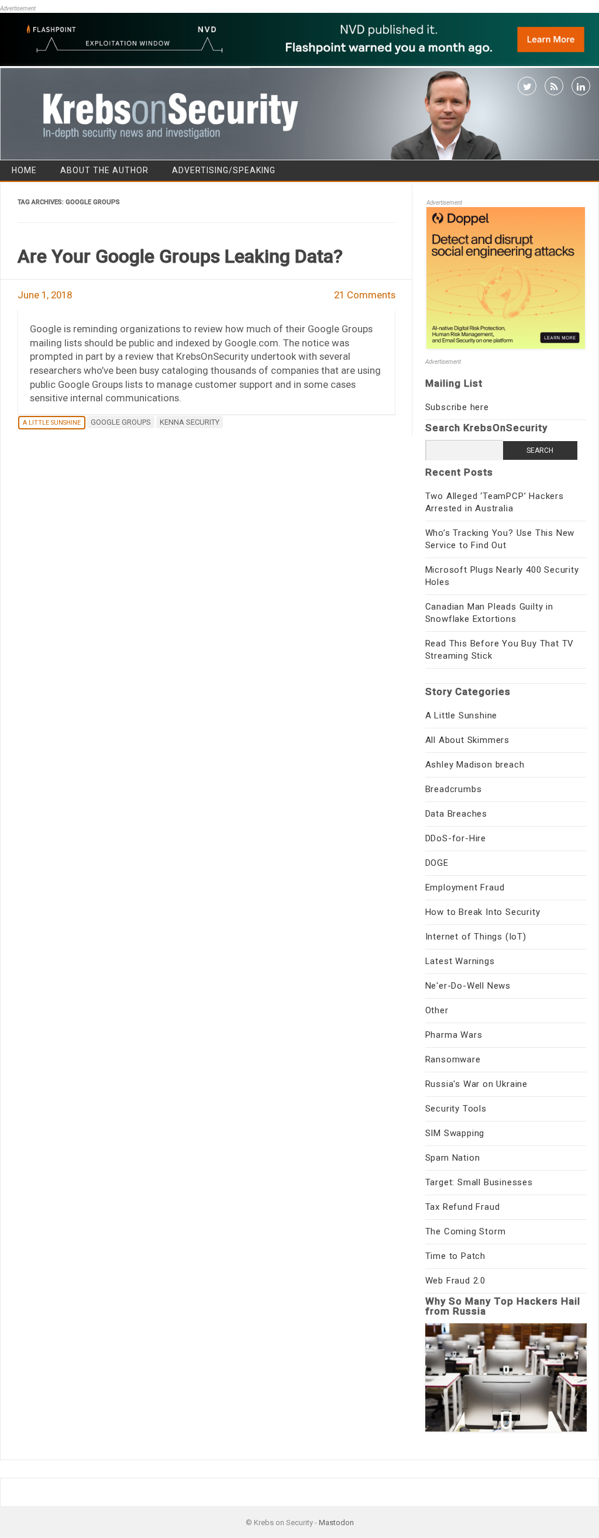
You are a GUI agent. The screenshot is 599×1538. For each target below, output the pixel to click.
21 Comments (364, 295)
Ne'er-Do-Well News (468, 985)
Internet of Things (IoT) (475, 936)
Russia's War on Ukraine (476, 1084)
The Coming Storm (465, 1231)
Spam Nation (452, 1157)
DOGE (437, 863)
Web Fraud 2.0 (455, 1280)
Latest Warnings (460, 961)
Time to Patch (455, 1256)
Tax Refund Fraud (462, 1207)
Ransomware (453, 1059)
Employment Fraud (465, 887)
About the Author (104, 170)
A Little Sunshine (52, 422)
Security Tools (456, 1108)
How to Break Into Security (483, 912)
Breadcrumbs (453, 789)
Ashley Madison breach (475, 764)
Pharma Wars (454, 1035)
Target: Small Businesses (479, 1182)
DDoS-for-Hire (455, 838)
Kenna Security (189, 422)
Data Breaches (456, 813)
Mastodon (336, 1522)
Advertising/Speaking (224, 170)
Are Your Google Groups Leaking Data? (180, 256)
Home (24, 170)
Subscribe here (457, 407)
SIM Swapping (455, 1133)
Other (437, 1010)
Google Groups (121, 422)
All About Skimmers (467, 740)
